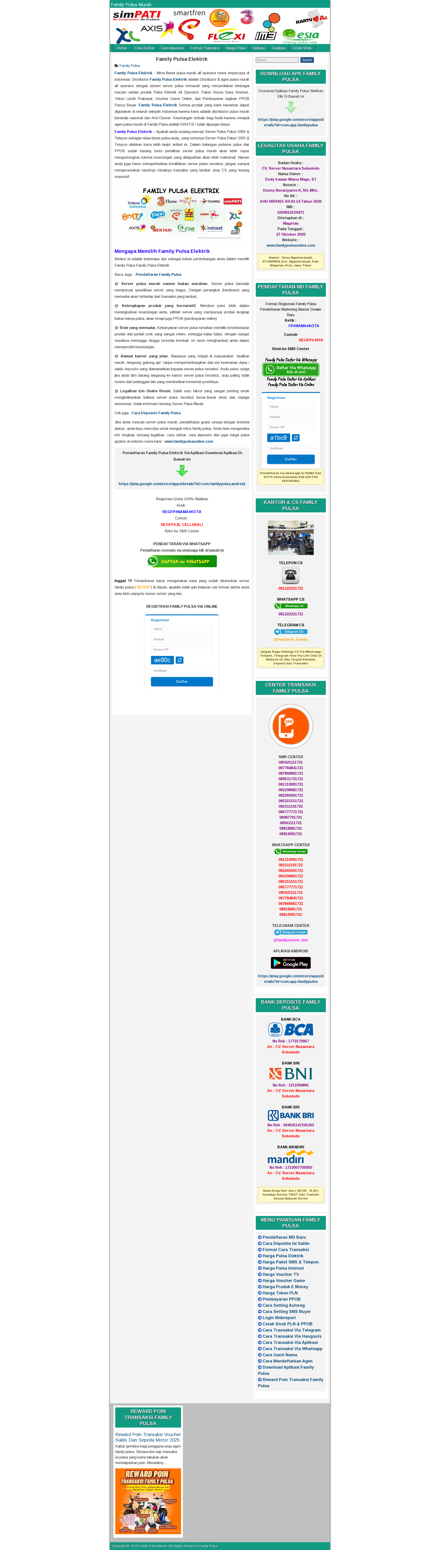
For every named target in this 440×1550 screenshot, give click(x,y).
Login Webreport (279, 1317)
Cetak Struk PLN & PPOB (288, 1324)
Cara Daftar (144, 48)
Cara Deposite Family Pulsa (156, 413)
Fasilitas (278, 48)
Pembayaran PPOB (282, 1299)
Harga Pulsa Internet (283, 1268)
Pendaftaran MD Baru (284, 1237)
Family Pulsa (129, 66)
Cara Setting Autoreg (284, 1305)
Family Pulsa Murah (131, 4)
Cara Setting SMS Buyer (287, 1311)
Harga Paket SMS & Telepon (291, 1262)
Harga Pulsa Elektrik (283, 1256)
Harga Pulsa (236, 48)
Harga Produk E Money (285, 1287)
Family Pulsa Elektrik (182, 59)
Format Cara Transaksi (286, 1249)
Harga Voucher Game (284, 1280)
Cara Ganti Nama (280, 1355)
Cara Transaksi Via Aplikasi (290, 1342)
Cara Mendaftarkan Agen (288, 1361)
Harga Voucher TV (281, 1274)
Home (122, 48)
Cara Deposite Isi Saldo (286, 1243)
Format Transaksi (205, 48)
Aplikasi (259, 48)
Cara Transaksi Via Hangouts (292, 1336)
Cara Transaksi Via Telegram (292, 1330)
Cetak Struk (302, 48)
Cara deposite (172, 48)
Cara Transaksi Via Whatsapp (292, 1348)
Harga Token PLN (280, 1293)
